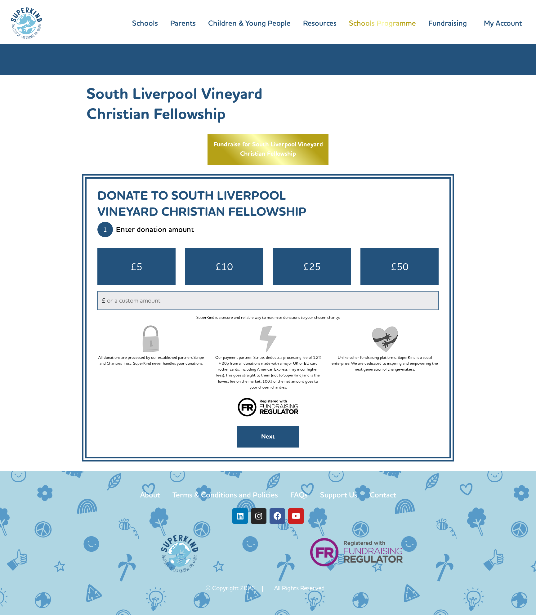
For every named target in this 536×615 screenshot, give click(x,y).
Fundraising (447, 23)
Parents (183, 23)
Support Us (338, 495)
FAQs (299, 495)
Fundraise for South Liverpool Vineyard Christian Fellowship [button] (268, 149)
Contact (383, 495)
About (150, 495)
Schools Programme (382, 23)
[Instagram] (258, 516)
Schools (145, 23)
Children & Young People (249, 23)
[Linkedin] (240, 516)
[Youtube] (296, 516)
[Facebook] (277, 516)
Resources (320, 23)
